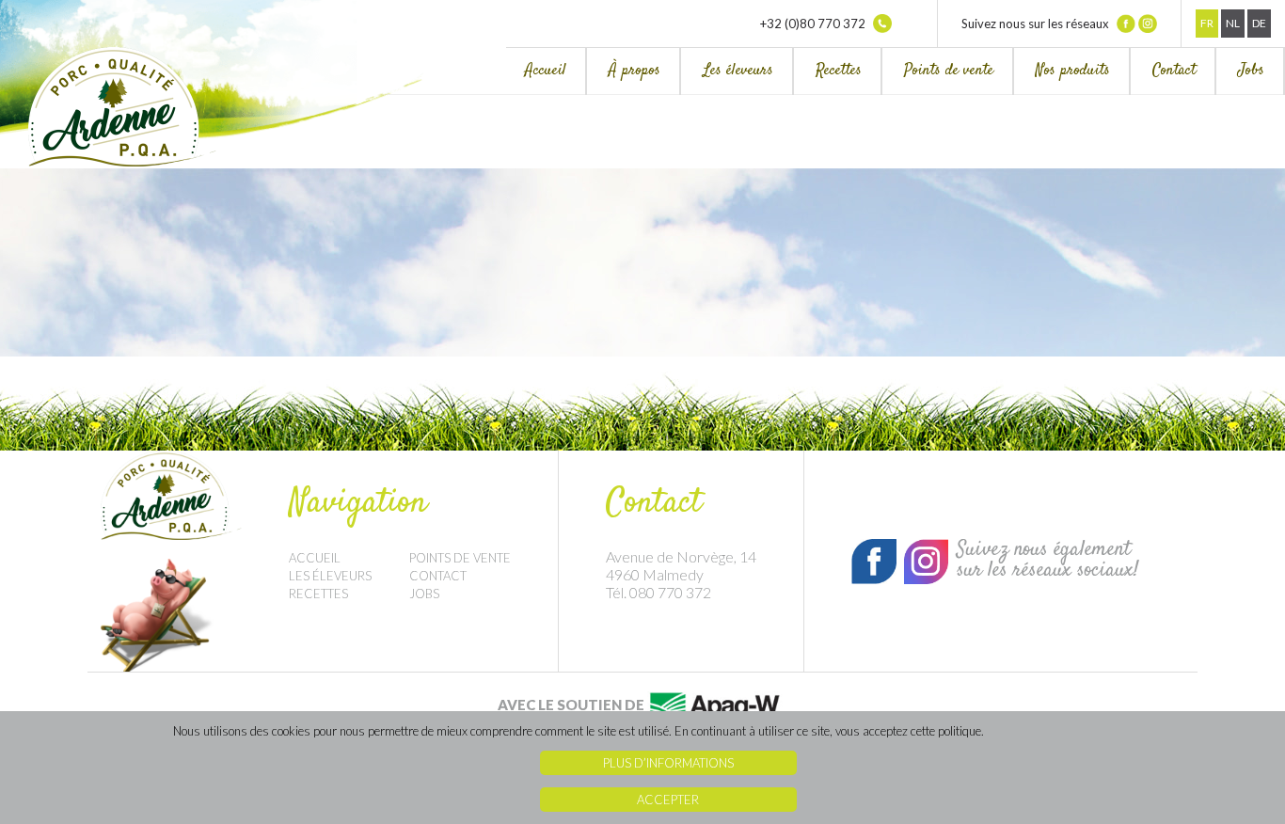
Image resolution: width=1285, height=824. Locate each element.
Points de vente (948, 71)
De (1259, 23)
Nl (1233, 23)
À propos (634, 71)
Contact (1174, 71)
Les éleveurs (738, 71)
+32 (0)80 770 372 (814, 23)
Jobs (1251, 71)
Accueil (545, 71)
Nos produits (1073, 71)
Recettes (839, 71)
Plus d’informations (668, 762)
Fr (1207, 23)
